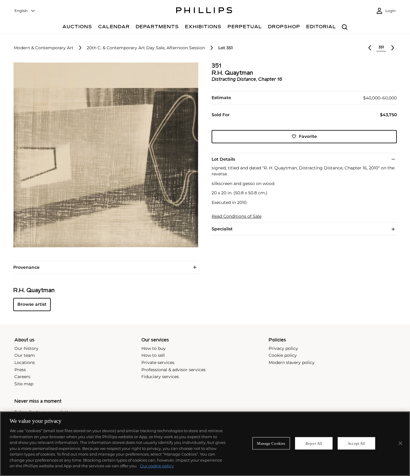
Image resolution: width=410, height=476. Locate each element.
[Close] (400, 443)
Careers (22, 376)
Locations (24, 362)
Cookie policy (283, 355)
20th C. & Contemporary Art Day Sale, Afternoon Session (146, 47)
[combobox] (24, 11)
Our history (26, 348)
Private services (157, 362)
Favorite (308, 136)
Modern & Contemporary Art (44, 47)
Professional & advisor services (173, 369)
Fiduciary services (160, 376)
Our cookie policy (157, 465)
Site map (23, 384)
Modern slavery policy (292, 362)
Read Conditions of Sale (236, 216)
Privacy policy (283, 348)
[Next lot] (392, 48)
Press (20, 369)
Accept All (356, 443)
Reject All (314, 443)
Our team (24, 355)
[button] (104, 155)
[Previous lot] (370, 48)
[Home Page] (204, 11)
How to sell (153, 355)
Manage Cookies (271, 443)
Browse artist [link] (32, 304)
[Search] (344, 27)
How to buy (153, 348)
